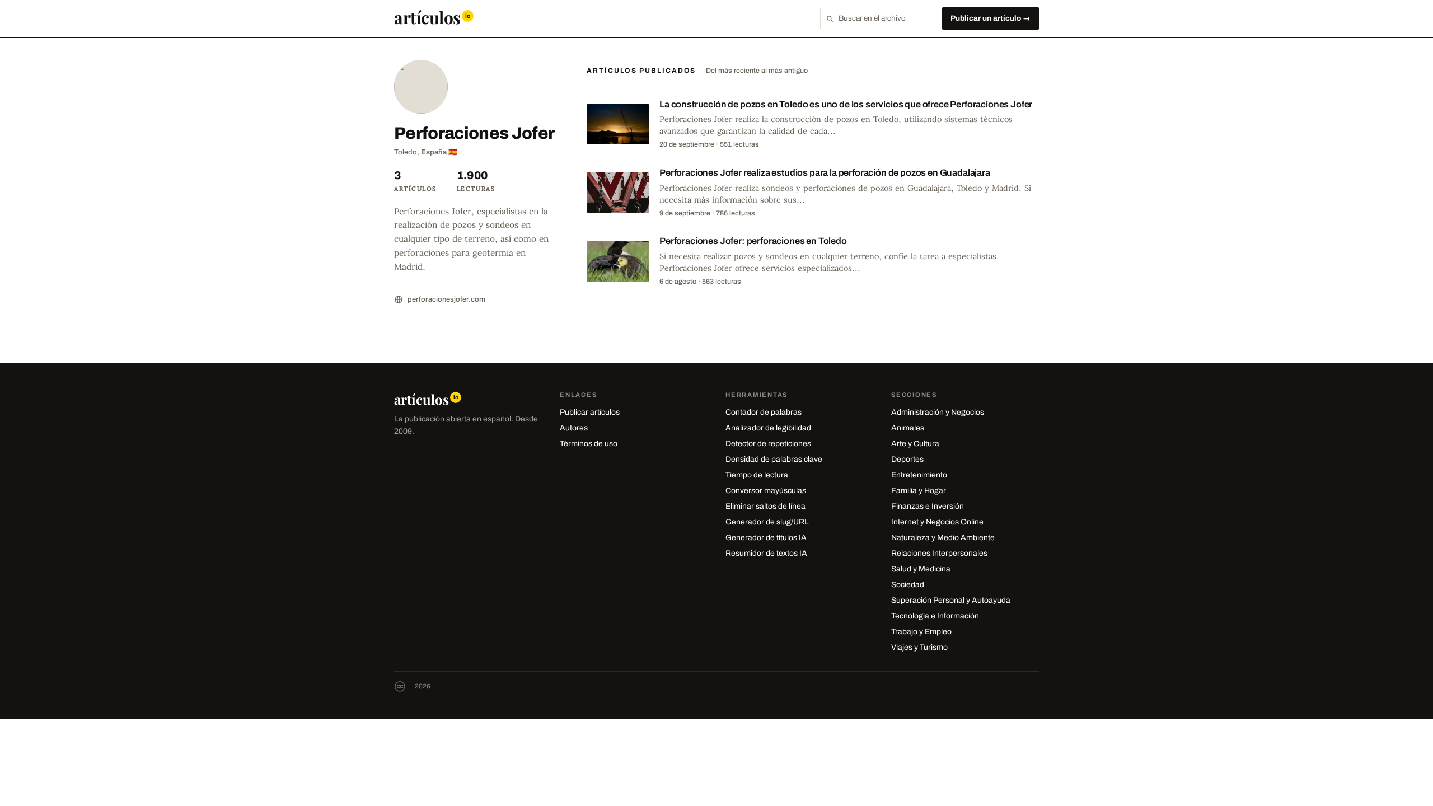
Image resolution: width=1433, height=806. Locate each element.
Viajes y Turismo (919, 647)
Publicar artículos (590, 412)
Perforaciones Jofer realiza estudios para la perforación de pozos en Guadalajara (824, 172)
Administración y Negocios (937, 412)
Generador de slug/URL (767, 522)
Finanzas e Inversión (927, 506)
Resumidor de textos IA (766, 553)
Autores (574, 428)
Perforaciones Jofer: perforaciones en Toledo (753, 241)
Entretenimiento (919, 475)
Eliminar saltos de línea (765, 506)
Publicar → (990, 18)
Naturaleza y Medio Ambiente (943, 537)
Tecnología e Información (935, 616)
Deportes (907, 459)
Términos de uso (588, 443)
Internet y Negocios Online (937, 522)
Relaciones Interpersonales (939, 553)
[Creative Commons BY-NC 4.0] (400, 686)
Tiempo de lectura (756, 475)
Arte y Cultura (915, 443)
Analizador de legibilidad (768, 428)
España (434, 152)
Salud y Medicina (920, 569)
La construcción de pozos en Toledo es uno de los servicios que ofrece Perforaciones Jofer (845, 104)
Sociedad (907, 584)
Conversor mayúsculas (765, 490)
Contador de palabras (763, 412)
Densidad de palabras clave (773, 459)
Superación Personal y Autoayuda (950, 600)
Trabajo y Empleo (921, 631)
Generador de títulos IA (766, 537)
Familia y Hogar (918, 490)
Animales (907, 428)
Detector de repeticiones (768, 443)
